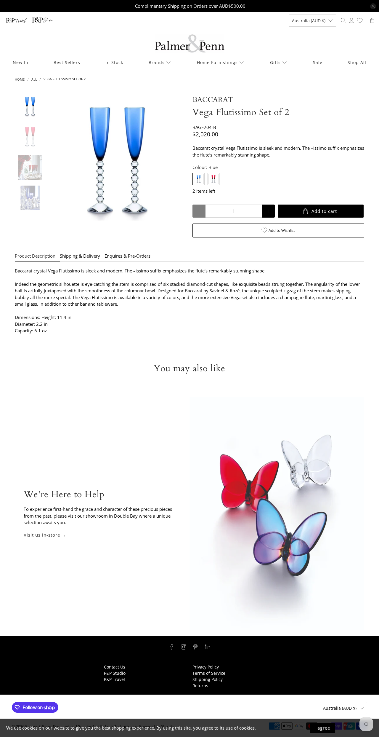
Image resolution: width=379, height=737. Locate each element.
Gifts (275, 62)
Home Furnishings (217, 62)
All (34, 79)
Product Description (35, 256)
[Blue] (198, 179)
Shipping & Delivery (80, 256)
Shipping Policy (207, 679)
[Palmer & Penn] (189, 43)
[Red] (213, 179)
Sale (317, 62)
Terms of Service (208, 673)
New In (20, 62)
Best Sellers (67, 62)
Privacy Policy (205, 667)
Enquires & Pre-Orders (127, 256)
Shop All (357, 62)
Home (20, 79)
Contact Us (114, 667)
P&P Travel (114, 679)
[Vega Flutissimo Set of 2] (117, 164)
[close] (373, 6)
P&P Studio (115, 673)
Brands (157, 62)
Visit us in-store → (45, 535)
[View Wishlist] (360, 20)
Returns (200, 685)
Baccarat (212, 100)
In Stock (114, 62)
